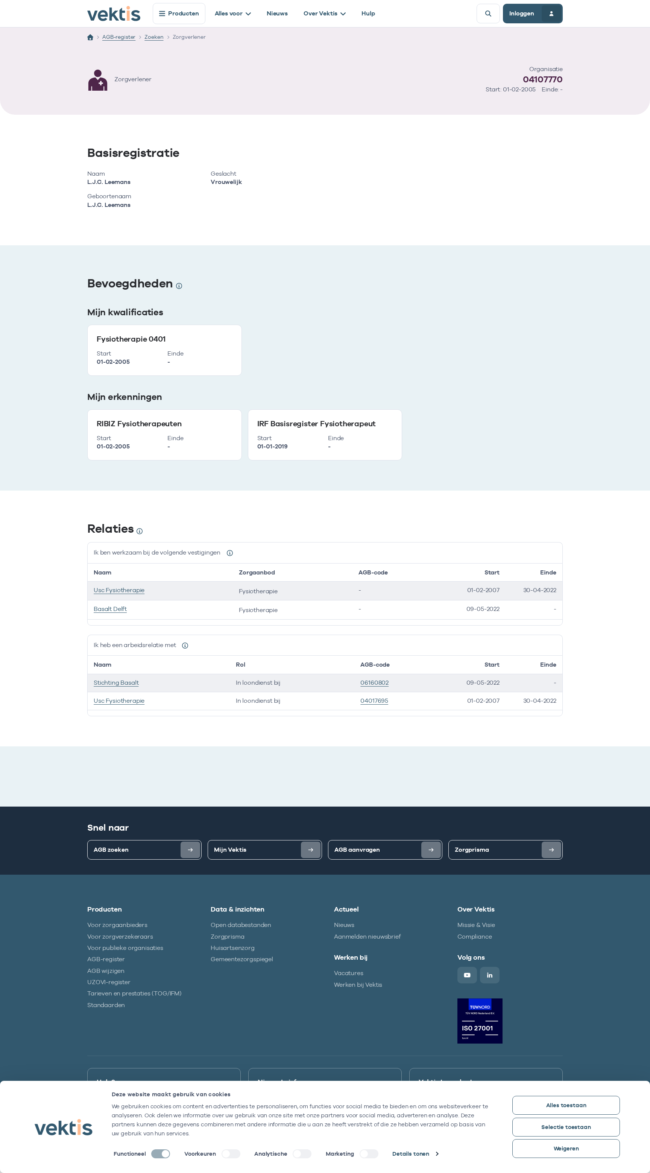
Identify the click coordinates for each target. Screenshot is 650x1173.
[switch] (231, 1153)
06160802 (374, 682)
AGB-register (118, 37)
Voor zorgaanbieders (117, 924)
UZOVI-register (109, 982)
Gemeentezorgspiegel (242, 959)
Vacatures (348, 973)
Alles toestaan (566, 1105)
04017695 (374, 700)
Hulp (368, 13)
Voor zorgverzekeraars (120, 936)
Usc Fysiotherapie (119, 590)
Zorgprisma (227, 936)
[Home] (90, 37)
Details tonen (410, 1153)
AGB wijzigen (106, 970)
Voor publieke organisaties (125, 947)
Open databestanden (241, 924)
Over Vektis (320, 13)
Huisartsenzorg (233, 947)
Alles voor (229, 13)
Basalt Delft (110, 608)
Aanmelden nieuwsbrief (367, 936)
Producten (183, 13)
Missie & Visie (476, 924)
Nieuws (277, 13)
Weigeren (566, 1148)
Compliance (474, 936)
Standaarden (106, 1005)
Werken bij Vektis (358, 984)
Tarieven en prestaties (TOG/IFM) (134, 993)
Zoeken (153, 37)
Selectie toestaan (566, 1127)
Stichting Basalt (116, 682)
